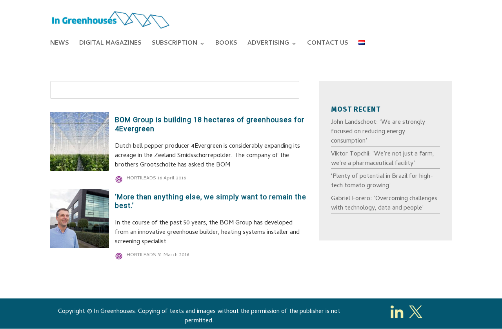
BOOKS (226, 45)
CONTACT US (327, 45)
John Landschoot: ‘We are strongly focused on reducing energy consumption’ (378, 132)
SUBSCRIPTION (174, 45)
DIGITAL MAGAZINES (110, 45)
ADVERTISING (268, 45)
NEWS (59, 45)
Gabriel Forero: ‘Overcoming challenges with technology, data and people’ (384, 203)
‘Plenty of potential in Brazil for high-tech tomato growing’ (382, 181)
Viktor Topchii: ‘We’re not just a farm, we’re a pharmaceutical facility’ (382, 159)
